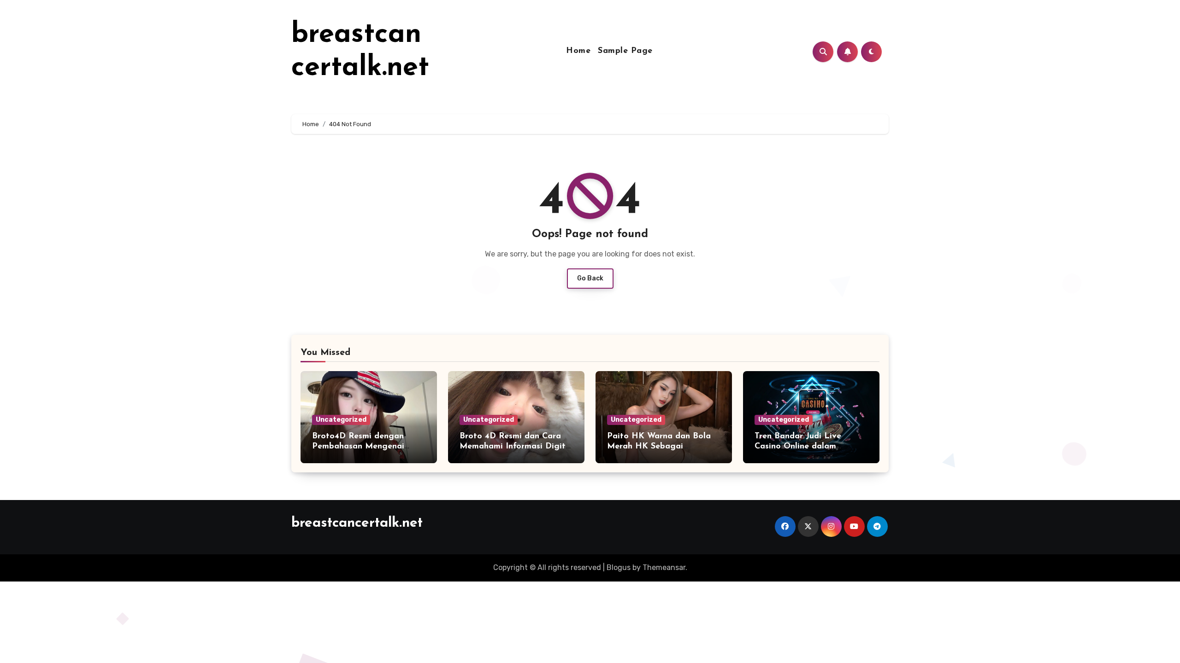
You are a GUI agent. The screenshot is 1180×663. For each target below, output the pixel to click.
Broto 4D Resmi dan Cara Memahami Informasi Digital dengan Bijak (516, 446)
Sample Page (625, 51)
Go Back (590, 278)
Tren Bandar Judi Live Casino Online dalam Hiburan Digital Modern (802, 446)
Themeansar (664, 567)
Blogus (619, 567)
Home (578, 51)
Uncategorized (341, 420)
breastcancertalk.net (357, 523)
